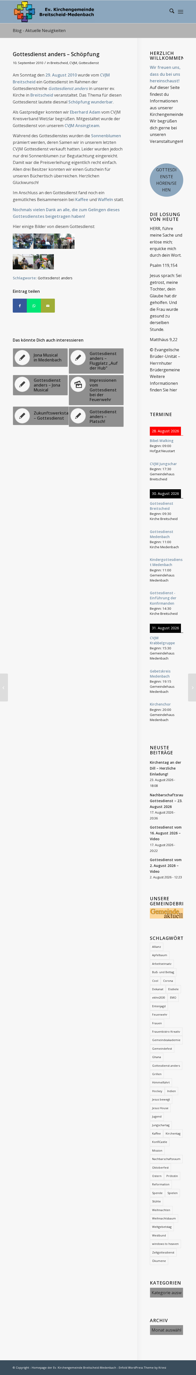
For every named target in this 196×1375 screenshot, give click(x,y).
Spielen (172, 1193)
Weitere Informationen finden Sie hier (164, 383)
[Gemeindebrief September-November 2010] (4, 687)
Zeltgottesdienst (163, 1252)
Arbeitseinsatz (162, 964)
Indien (171, 1091)
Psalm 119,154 (163, 265)
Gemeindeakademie (166, 1040)
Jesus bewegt (161, 1099)
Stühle (156, 1201)
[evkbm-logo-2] (54, 11)
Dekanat (157, 989)
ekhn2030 (158, 997)
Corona (168, 981)
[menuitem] (169, 11)
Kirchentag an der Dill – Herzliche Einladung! (165, 768)
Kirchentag (173, 1133)
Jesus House (160, 1108)
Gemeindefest (162, 1048)
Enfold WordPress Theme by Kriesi (142, 1367)
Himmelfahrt (161, 1082)
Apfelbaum (159, 955)
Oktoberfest (160, 1167)
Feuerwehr (159, 1014)
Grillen (157, 1074)
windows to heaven (165, 1244)
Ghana (156, 1057)
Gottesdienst (89, 62)
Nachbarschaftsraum (166, 1159)
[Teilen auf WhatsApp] (34, 306)
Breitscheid (59, 62)
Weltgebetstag (162, 1227)
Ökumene (159, 1261)
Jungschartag (160, 1125)
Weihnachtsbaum (164, 1218)
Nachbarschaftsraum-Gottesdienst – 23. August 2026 (169, 800)
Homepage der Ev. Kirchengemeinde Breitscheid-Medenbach (74, 1367)
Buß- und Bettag (163, 972)
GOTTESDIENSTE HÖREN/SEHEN (166, 180)
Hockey (157, 1091)
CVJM (73, 62)
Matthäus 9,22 (163, 339)
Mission (157, 1150)
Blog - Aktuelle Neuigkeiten (39, 30)
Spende (157, 1193)
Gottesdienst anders (166, 1065)
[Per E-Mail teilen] (48, 306)
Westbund (159, 1235)
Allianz (156, 947)
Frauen (157, 1023)
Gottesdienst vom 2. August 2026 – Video (165, 865)
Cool (155, 981)
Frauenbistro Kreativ (166, 1031)
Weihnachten (161, 1210)
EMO (173, 997)
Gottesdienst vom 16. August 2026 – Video (165, 833)
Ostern (157, 1176)
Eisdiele (173, 989)
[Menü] (180, 12)
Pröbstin (172, 1176)
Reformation (160, 1184)
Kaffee (156, 1133)
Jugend (157, 1116)
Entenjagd (159, 1006)
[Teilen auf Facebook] (20, 306)
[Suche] (169, 11)
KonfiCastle (159, 1142)
